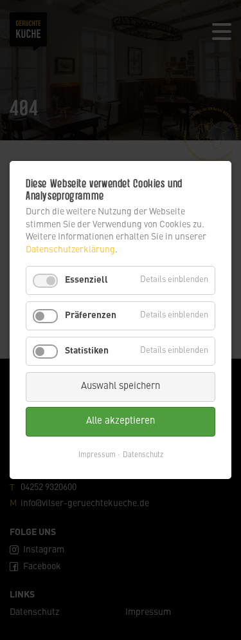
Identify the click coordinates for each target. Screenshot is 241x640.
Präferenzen (90, 315)
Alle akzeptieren (120, 421)
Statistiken (87, 350)
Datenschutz (143, 455)
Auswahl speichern (120, 386)
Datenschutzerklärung (70, 249)
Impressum (97, 455)
